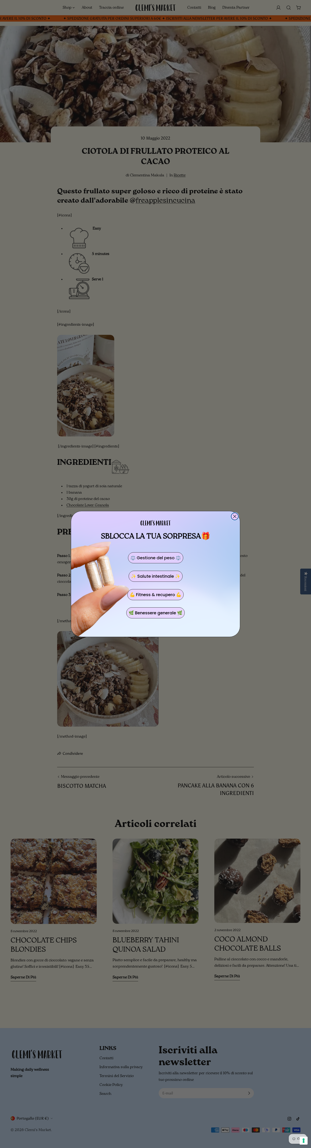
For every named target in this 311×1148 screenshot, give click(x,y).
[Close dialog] (234, 516)
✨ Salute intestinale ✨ (155, 576)
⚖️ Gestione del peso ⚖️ (155, 558)
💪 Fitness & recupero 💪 (155, 595)
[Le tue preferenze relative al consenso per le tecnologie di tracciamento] (304, 1141)
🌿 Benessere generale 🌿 (155, 613)
